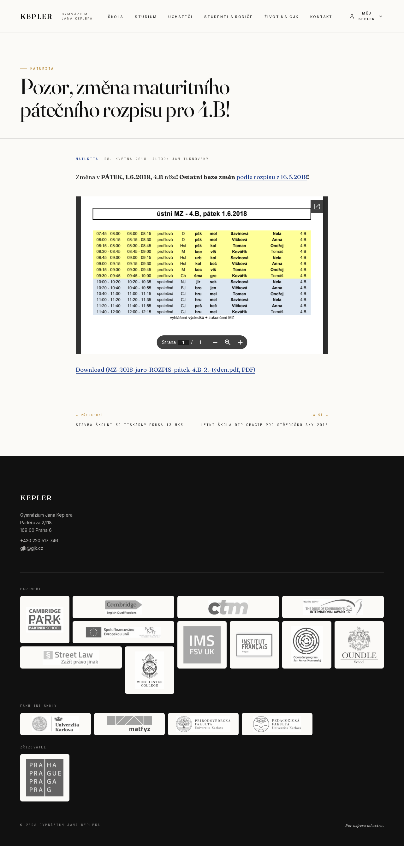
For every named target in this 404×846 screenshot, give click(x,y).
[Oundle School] (359, 645)
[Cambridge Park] (44, 619)
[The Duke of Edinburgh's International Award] (333, 607)
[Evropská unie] (123, 632)
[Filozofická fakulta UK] (55, 724)
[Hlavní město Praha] (44, 777)
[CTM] (228, 607)
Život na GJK (281, 17)
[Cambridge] (123, 607)
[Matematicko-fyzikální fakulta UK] (129, 724)
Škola (115, 17)
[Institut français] (254, 645)
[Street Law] (71, 657)
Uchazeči (180, 17)
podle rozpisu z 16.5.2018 (271, 177)
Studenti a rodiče (228, 17)
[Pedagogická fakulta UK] (277, 724)
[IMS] (202, 645)
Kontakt (321, 17)
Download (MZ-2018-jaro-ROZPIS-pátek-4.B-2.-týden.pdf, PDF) (165, 369)
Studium (146, 17)
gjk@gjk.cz (31, 548)
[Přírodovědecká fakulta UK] (203, 724)
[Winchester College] (149, 670)
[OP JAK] (306, 645)
